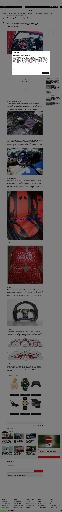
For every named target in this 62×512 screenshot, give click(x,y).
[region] (31, 63)
